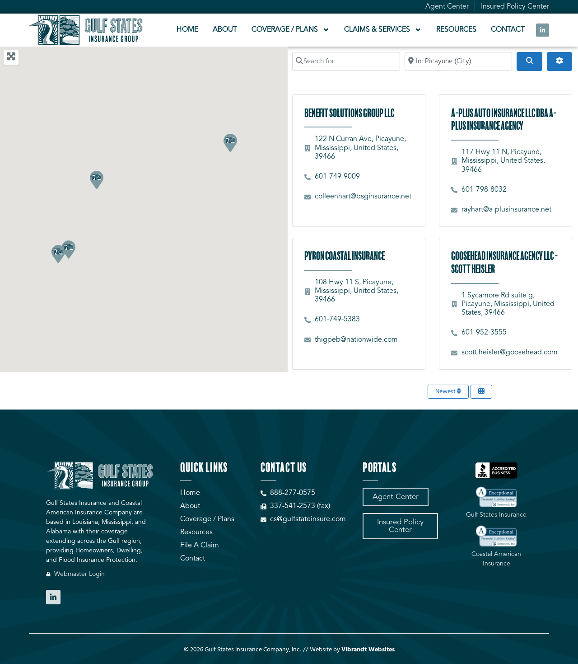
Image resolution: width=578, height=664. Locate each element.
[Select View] (481, 392)
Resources (456, 29)
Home (187, 29)
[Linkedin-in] (542, 30)
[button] (230, 142)
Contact (508, 29)
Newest (446, 391)
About (225, 29)
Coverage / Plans (285, 29)
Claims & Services (377, 29)
